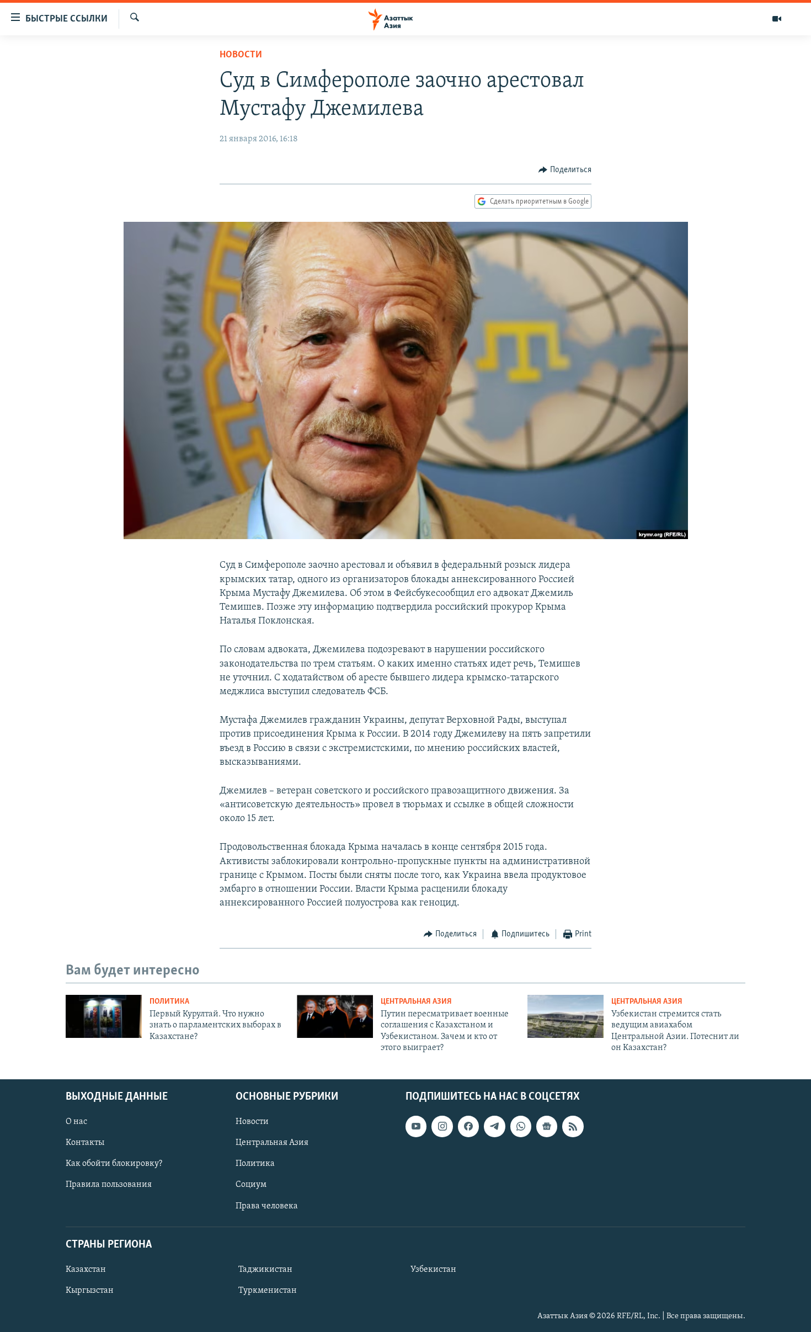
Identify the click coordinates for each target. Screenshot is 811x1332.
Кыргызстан (90, 1290)
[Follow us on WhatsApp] (520, 1126)
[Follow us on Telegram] (494, 1126)
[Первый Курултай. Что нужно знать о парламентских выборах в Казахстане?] (104, 1016)
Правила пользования (109, 1184)
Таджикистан (265, 1269)
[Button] (564, 170)
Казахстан (86, 1269)
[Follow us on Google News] (546, 1126)
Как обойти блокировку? (114, 1163)
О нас (76, 1121)
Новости (241, 55)
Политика (169, 1002)
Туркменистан (267, 1290)
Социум (251, 1184)
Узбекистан (433, 1269)
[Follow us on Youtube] (416, 1126)
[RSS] (572, 1126)
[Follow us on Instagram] (441, 1126)
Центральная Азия (416, 1002)
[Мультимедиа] (776, 18)
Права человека (267, 1205)
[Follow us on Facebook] (468, 1126)
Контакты (85, 1142)
